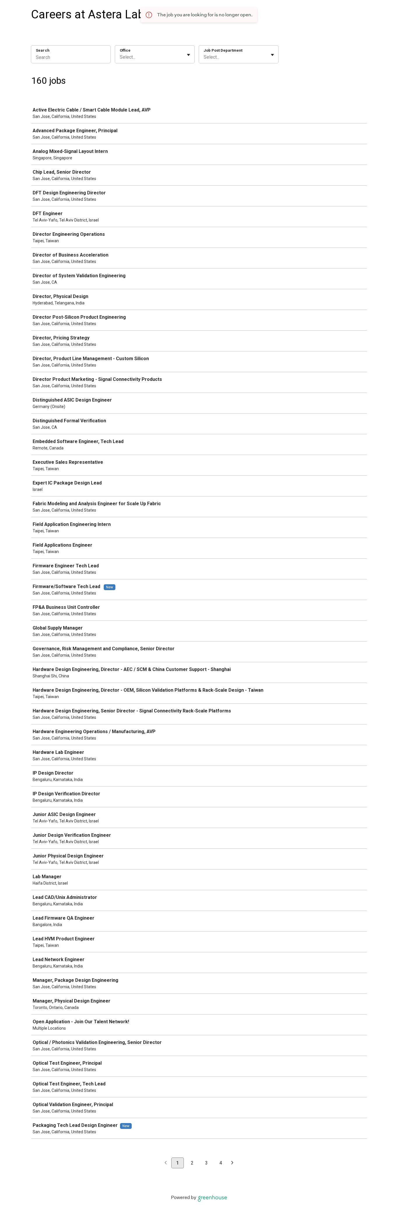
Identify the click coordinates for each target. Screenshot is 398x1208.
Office (125, 50)
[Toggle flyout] (188, 54)
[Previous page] (166, 1163)
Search (43, 50)
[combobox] (120, 57)
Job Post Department (223, 50)
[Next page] (232, 1163)
